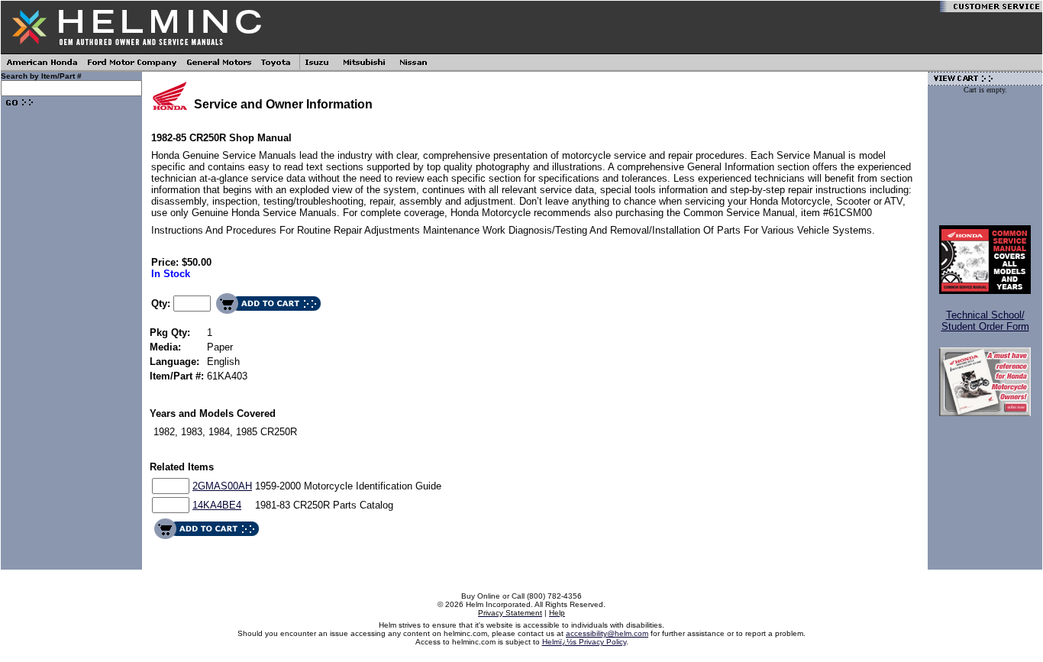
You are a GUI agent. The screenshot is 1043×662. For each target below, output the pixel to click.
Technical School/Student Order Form (985, 320)
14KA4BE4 (216, 505)
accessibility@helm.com (607, 633)
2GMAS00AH (222, 486)
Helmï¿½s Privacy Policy (584, 642)
